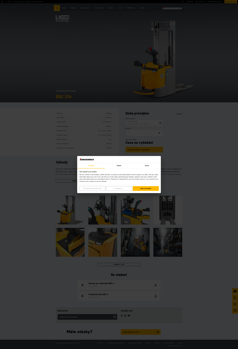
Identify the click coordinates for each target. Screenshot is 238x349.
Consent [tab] (91, 165)
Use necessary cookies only (92, 188)
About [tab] (147, 165)
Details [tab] (119, 165)
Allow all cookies (145, 188)
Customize (117, 188)
